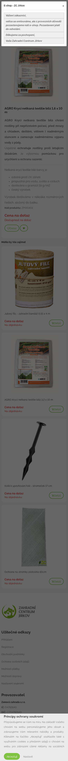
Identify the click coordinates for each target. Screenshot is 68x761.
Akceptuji (12, 756)
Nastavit (28, 756)
